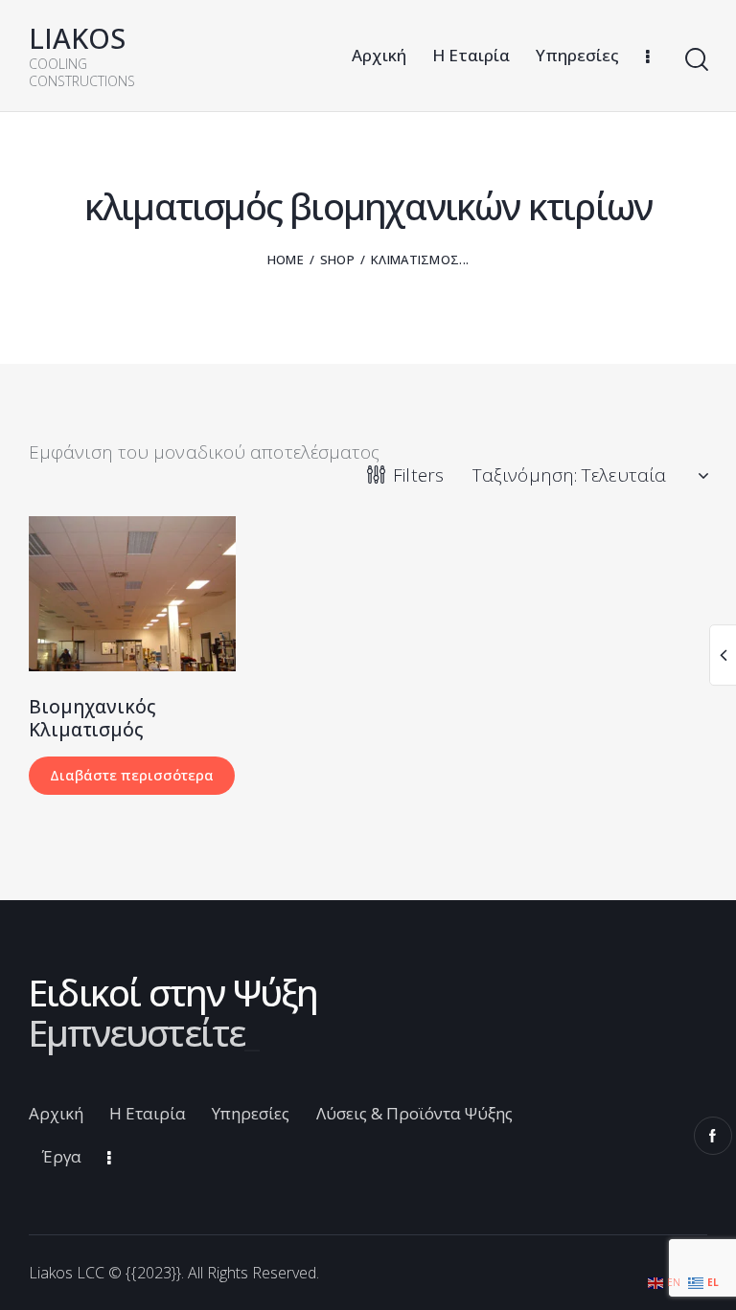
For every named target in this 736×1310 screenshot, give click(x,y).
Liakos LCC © (75, 1272)
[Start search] (695, 60)
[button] (105, 593)
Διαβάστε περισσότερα (132, 774)
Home (285, 259)
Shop (337, 259)
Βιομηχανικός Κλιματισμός (92, 718)
